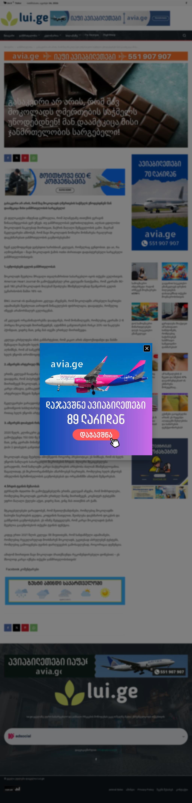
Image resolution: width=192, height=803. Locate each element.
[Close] (146, 348)
